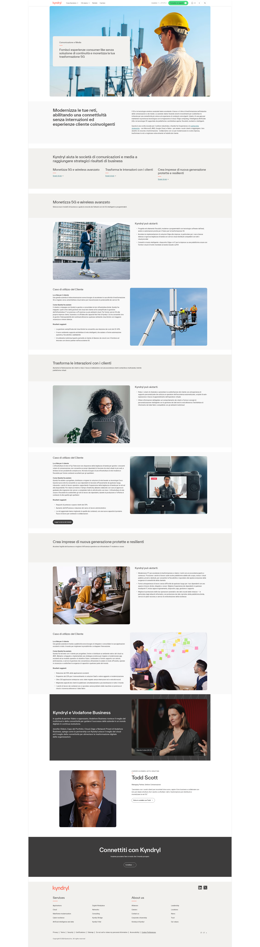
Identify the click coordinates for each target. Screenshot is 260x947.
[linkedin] (200, 887)
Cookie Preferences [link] (149, 932)
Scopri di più (57, 176)
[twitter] (205, 887)
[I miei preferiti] (199, 3)
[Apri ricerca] (205, 3)
